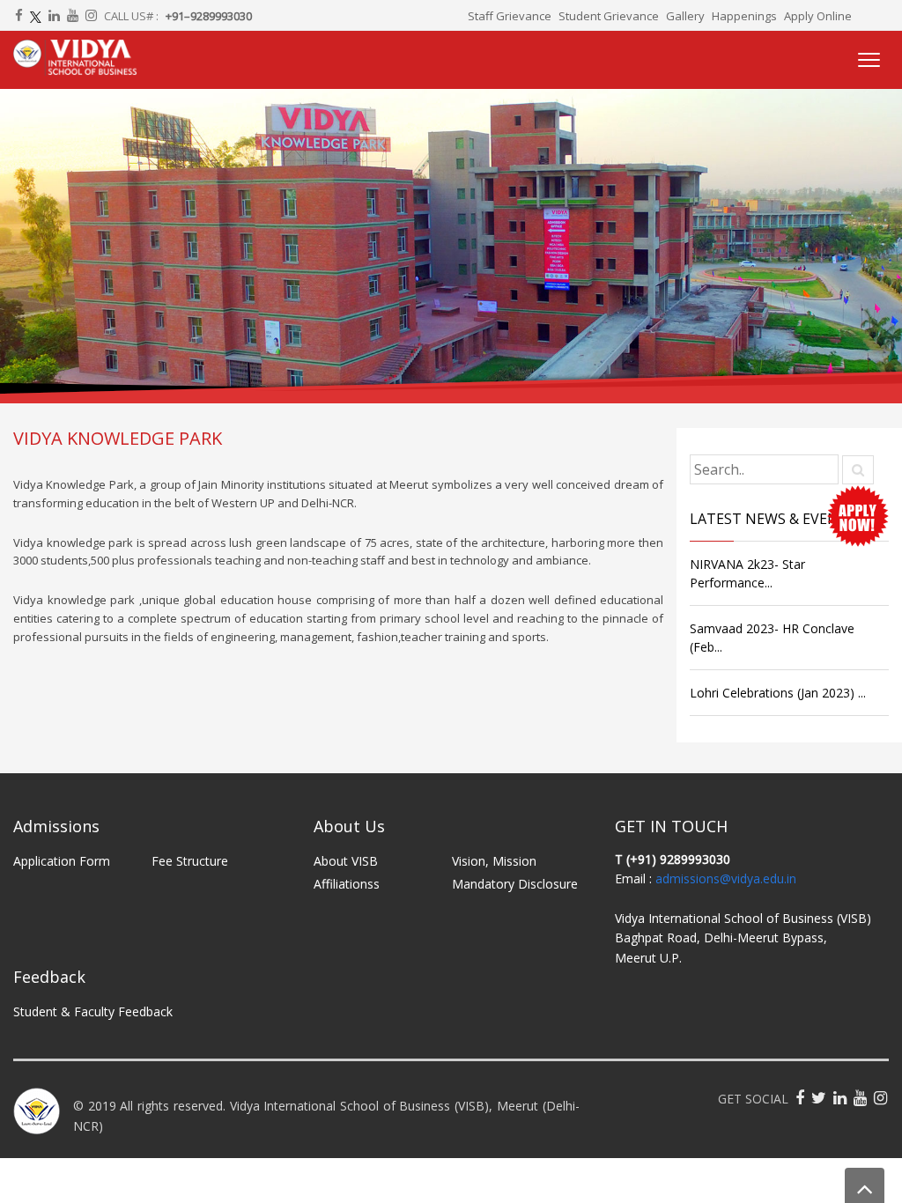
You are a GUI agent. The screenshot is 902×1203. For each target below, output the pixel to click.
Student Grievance (608, 16)
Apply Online (818, 16)
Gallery (685, 16)
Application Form (61, 860)
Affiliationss (347, 883)
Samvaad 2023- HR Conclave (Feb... (772, 637)
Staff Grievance (509, 16)
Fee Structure (190, 860)
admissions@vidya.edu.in (725, 878)
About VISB (346, 860)
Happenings (744, 16)
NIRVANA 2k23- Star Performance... (747, 573)
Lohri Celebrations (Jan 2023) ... (778, 692)
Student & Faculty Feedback (93, 1011)
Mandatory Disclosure (515, 883)
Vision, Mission (494, 860)
